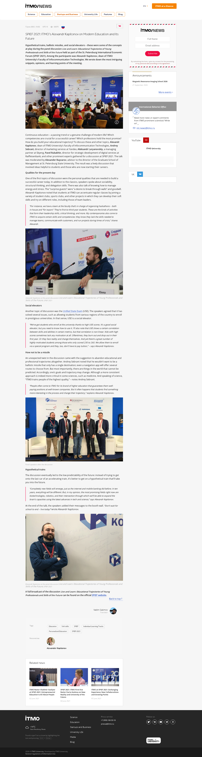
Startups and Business (67, 14)
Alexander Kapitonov (56, 648)
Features (108, 14)
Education (46, 14)
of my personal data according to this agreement (152, 63)
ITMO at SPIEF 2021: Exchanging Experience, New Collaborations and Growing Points (104, 692)
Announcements (142, 75)
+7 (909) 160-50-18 (108, 720)
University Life (91, 14)
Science (31, 14)
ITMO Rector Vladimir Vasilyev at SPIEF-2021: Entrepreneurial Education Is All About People (42, 692)
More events (165, 92)
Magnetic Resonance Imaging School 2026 (149, 81)
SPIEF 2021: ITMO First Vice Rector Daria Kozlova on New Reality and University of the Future (72, 693)
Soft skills (65, 626)
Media (73, 737)
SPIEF (76, 626)
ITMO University (153, 148)
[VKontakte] (120, 26)
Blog (120, 14)
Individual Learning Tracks (93, 626)
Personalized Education (58, 631)
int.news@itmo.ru (146, 128)
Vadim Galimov (100, 610)
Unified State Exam (72, 311)
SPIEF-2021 (76, 631)
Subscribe (152, 53)
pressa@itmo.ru (107, 724)
